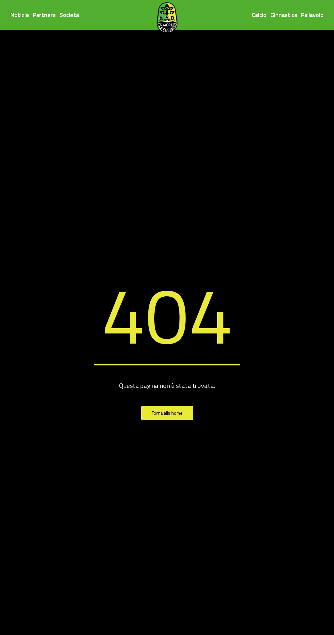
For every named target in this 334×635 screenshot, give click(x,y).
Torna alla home (167, 412)
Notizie (19, 14)
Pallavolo (312, 14)
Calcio (259, 14)
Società (69, 14)
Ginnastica (283, 14)
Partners (44, 14)
